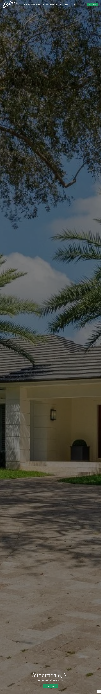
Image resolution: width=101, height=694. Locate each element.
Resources (53, 4)
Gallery (39, 4)
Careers (66, 4)
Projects (46, 4)
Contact (73, 4)
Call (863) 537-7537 (92, 4)
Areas (33, 4)
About (60, 4)
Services (27, 4)
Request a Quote (50, 686)
